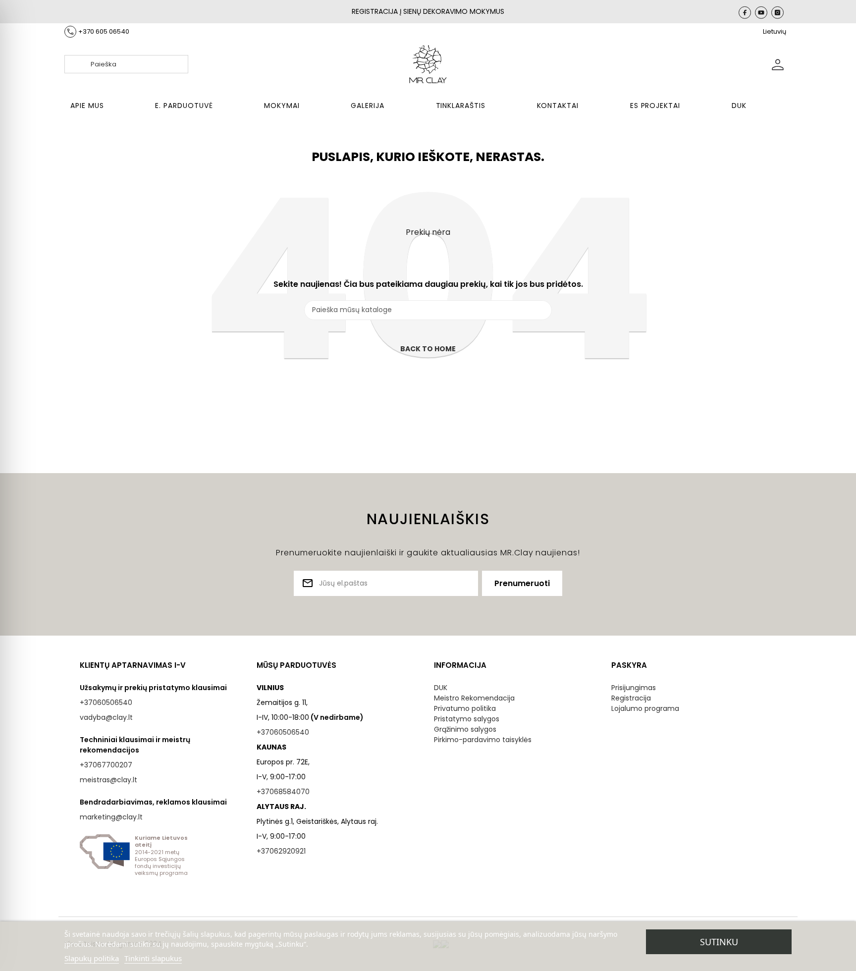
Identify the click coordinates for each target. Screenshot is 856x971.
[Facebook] (745, 12)
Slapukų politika (91, 958)
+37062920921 (281, 851)
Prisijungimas (633, 688)
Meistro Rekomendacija (474, 698)
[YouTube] (761, 12)
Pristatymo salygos (466, 719)
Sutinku (719, 942)
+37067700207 (106, 765)
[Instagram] (777, 12)
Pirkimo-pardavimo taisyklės (483, 740)
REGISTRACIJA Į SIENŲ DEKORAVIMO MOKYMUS (428, 11)
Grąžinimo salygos (465, 729)
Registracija (631, 698)
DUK (440, 688)
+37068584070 (283, 792)
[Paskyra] (778, 64)
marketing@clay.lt (111, 817)
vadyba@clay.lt (106, 717)
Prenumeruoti (522, 583)
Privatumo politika (465, 708)
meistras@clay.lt (108, 780)
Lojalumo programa (645, 708)
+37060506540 (106, 702)
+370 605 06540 (103, 31)
